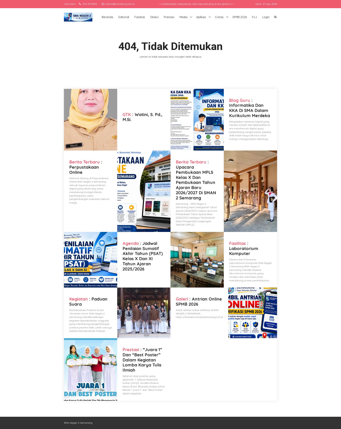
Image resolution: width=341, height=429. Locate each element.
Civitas (219, 17)
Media (183, 17)
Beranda (107, 17)
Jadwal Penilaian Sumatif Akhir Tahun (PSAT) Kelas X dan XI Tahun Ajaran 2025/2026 (143, 256)
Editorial (123, 17)
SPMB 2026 (239, 17)
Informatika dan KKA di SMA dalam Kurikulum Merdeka (249, 110)
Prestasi (169, 17)
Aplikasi (201, 17)
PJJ (254, 17)
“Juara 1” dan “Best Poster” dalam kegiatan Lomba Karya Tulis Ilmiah (142, 360)
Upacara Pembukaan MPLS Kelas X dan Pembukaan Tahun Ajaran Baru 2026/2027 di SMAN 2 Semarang (196, 182)
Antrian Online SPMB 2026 (199, 301)
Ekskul (154, 17)
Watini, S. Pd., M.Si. (142, 117)
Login (265, 17)
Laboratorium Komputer (243, 251)
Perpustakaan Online (84, 169)
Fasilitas (139, 17)
